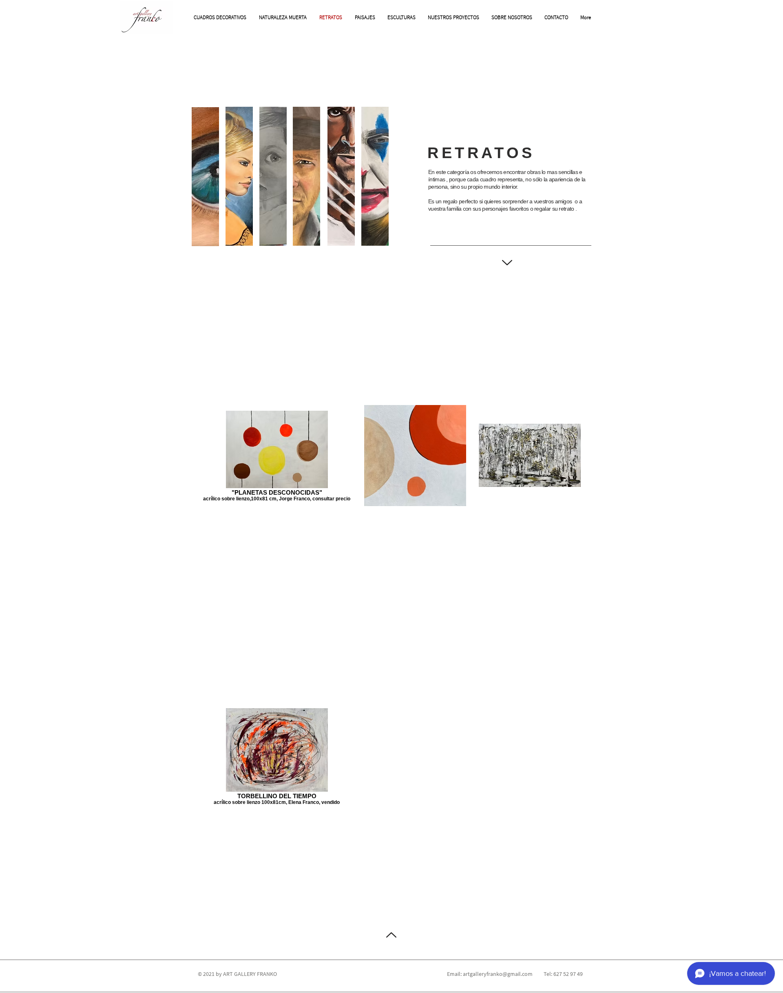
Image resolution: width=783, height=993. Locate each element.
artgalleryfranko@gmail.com (498, 974)
